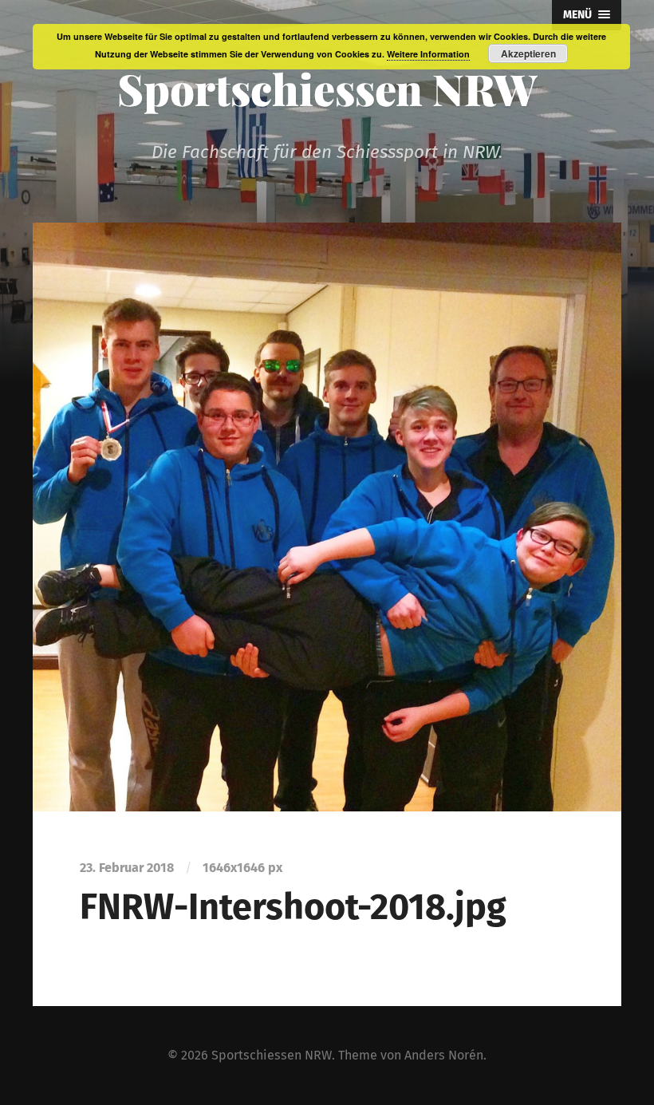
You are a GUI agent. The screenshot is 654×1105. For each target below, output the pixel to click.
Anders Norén (443, 1055)
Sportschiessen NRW (327, 88)
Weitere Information (428, 54)
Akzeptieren (528, 53)
